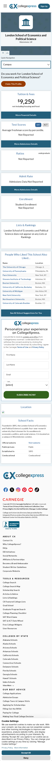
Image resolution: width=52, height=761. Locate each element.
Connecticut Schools (12, 663)
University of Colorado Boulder (16, 303)
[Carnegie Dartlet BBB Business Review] (11, 529)
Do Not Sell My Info (21, 509)
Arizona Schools (10, 648)
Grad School (8, 605)
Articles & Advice (10, 594)
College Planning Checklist (14, 613)
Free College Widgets (12, 625)
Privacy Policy (38, 347)
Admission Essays (10, 697)
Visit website (34, 443)
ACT (46, 125)
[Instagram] (18, 491)
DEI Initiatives (9, 552)
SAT (38, 125)
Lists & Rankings (10, 598)
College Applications (12, 693)
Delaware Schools (10, 667)
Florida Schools (9, 671)
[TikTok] (37, 491)
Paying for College (11, 713)
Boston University (11, 283)
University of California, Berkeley (17, 287)
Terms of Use (22, 347)
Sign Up (44, 6)
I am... (9, 381)
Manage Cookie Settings (38, 509)
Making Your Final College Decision (18, 716)
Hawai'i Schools (10, 678)
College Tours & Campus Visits (16, 701)
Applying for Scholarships (14, 705)
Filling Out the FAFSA (12, 709)
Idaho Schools (9, 682)
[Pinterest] (24, 491)
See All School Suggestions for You (26, 313)
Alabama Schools (10, 640)
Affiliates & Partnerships (14, 559)
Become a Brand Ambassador (15, 563)
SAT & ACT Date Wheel (13, 621)
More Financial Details (26, 115)
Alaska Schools (9, 644)
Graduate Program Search (14, 609)
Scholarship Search (11, 590)
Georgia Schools (10, 674)
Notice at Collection (32, 506)
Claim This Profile (13, 84)
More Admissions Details (26, 144)
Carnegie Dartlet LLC (24, 504)
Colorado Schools (10, 659)
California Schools (11, 655)
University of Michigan (13, 291)
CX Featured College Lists (14, 602)
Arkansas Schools (10, 651)
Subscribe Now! (26, 394)
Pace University (10, 275)
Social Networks (10, 556)
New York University (12, 295)
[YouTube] (31, 491)
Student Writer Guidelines (14, 567)
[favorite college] (3, 53)
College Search (9, 582)
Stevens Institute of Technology (17, 279)
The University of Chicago (14, 267)
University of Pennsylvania (14, 271)
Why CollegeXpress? (12, 544)
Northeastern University (14, 299)
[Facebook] (6, 491)
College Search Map (11, 586)
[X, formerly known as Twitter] (12, 491)
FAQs (5, 548)
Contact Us (8, 540)
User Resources (10, 628)
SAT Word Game (10, 617)
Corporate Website (11, 571)
